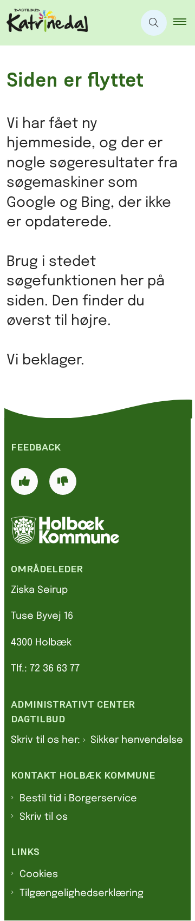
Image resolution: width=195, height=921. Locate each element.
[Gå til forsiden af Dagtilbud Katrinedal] (67, 23)
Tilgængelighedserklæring (82, 893)
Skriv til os (44, 817)
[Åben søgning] (154, 23)
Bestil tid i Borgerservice (78, 799)
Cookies (39, 874)
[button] (184, 23)
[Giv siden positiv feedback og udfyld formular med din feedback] (24, 481)
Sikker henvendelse (136, 740)
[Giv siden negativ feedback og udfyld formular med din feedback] (62, 481)
